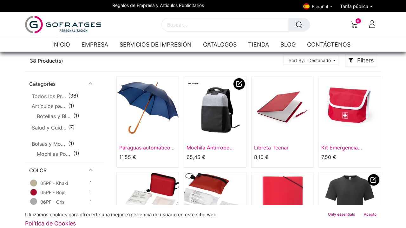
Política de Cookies (50, 223)
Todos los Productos (49, 96)
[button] (321, 60)
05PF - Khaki (54, 183)
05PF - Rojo (53, 192)
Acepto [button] (370, 214)
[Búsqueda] (299, 24)
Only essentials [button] (341, 214)
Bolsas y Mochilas (49, 144)
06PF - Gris (52, 202)
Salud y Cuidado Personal (49, 127)
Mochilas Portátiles (54, 154)
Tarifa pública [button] (355, 6)
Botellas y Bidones (54, 116)
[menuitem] (62, 45)
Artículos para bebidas (49, 106)
